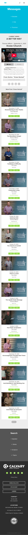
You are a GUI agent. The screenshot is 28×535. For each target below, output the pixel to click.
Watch (9, 64)
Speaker (14, 439)
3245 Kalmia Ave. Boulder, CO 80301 (14, 507)
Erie (15, 22)
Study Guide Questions (14, 79)
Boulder (14, 16)
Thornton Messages (8, 73)
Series (15, 444)
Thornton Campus (20, 71)
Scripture (15, 450)
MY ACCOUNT (14, 487)
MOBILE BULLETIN (14, 483)
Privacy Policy (14, 477)
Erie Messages (11, 71)
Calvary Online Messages (15, 70)
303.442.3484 (14, 499)
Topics (15, 455)
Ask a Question (14, 500)
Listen (19, 64)
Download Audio (19, 74)
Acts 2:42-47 (20, 67)
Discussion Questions (14, 141)
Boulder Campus (16, 69)
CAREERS (14, 491)
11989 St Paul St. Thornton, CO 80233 (14, 513)
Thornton (15, 27)
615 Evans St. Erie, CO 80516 (14, 510)
